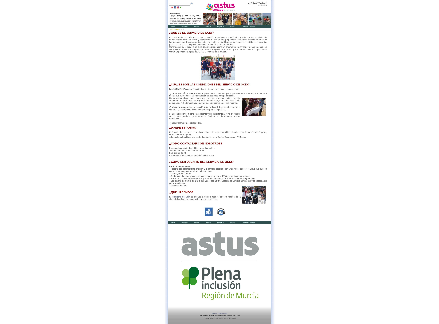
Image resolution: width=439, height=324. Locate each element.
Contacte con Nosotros (248, 26)
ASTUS (173, 29)
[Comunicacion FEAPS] (171, 8)
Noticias (232, 26)
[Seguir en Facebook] (174, 8)
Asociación (184, 26)
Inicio (173, 26)
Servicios (208, 26)
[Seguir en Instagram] (177, 8)
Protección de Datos (222, 313)
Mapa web (214, 313)
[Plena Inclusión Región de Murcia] (180, 8)
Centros (196, 26)
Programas (220, 26)
